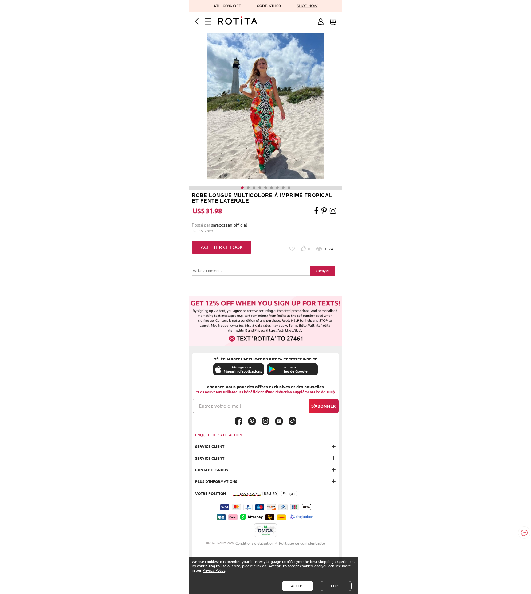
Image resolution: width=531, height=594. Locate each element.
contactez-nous (211, 470)
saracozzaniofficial (229, 225)
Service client (209, 446)
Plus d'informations (216, 481)
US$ (267, 493)
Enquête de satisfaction (218, 435)
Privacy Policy (214, 570)
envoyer (322, 271)
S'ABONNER (323, 406)
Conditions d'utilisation (254, 543)
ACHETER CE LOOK (222, 247)
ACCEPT (297, 586)
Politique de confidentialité (302, 543)
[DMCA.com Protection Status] (265, 530)
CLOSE (336, 586)
